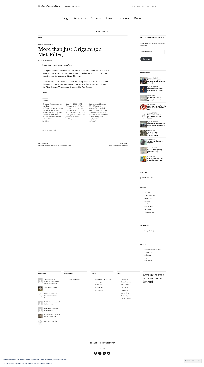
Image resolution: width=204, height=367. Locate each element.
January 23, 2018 (152, 113)
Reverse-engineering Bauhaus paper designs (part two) (155, 98)
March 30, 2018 (151, 104)
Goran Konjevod (149, 195)
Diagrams (79, 18)
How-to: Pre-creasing (50, 321)
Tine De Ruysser (149, 212)
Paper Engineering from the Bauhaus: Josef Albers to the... (156, 107)
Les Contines (148, 206)
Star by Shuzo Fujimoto (51, 287)
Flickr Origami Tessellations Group (60, 87)
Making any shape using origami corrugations (155, 159)
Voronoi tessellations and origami (155, 141)
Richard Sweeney (74, 76)
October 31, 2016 (152, 148)
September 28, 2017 (152, 122)
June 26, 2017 (151, 139)
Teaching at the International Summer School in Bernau (154, 133)
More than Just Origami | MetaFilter (57, 65)
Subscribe (146, 59)
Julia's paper (148, 204)
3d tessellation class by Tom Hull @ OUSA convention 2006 (54, 144)
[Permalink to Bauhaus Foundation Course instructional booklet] (143, 115)
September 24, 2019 (152, 87)
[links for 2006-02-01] (77, 111)
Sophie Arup (148, 209)
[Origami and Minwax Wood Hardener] (100, 112)
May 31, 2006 (49, 44)
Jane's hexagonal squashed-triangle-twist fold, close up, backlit (51, 281)
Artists (110, 18)
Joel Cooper (87, 87)
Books (138, 18)
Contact (154, 6)
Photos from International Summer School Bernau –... (156, 124)
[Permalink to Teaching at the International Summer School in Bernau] (143, 133)
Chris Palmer (148, 193)
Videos (96, 18)
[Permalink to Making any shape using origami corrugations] (143, 159)
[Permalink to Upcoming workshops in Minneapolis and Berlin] (143, 89)
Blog (64, 18)
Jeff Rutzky (148, 201)
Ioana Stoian (148, 198)
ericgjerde (48, 60)
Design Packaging (149, 231)
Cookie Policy (47, 363)
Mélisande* (147, 255)
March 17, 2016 (151, 156)
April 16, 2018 (151, 95)
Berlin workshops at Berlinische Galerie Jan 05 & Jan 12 (156, 81)
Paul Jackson (148, 260)
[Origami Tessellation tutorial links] (54, 112)
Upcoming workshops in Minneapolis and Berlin (155, 89)
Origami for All (148, 258)
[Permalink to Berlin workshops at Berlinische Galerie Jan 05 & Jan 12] (143, 80)
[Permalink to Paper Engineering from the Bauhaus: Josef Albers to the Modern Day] (143, 107)
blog (133, 6)
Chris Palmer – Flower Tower (152, 249)
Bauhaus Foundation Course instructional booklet (154, 116)
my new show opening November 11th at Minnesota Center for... (154, 151)
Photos (124, 18)
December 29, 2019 (152, 78)
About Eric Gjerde (143, 6)
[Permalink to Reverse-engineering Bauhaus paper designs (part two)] (143, 98)
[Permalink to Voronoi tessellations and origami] (143, 142)
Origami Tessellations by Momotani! (118, 144)
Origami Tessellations (49, 6)
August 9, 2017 (151, 130)
